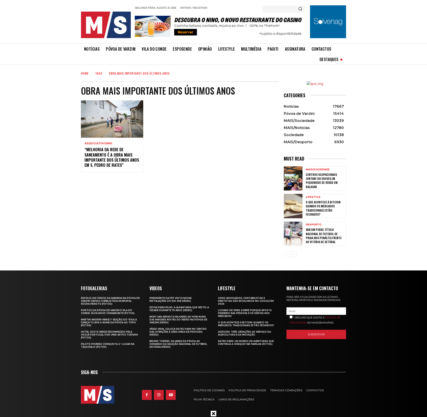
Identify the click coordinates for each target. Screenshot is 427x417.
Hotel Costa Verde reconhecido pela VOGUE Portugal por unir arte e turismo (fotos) (109, 334)
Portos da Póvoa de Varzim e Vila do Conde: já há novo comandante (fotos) (108, 312)
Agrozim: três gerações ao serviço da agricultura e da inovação (244, 333)
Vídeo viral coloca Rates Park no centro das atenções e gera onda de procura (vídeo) (178, 332)
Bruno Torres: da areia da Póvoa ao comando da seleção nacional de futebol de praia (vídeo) (178, 344)
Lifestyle (313, 197)
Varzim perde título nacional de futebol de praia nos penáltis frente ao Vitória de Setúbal (324, 235)
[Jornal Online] (105, 25)
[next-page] (293, 254)
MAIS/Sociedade (318, 169)
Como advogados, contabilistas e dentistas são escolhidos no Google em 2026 (246, 301)
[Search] (300, 9)
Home (85, 73)
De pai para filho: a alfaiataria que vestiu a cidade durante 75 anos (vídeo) (179, 309)
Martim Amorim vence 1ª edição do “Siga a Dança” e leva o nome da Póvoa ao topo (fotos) (109, 322)
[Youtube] (171, 395)
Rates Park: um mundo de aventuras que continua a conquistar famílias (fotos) (246, 343)
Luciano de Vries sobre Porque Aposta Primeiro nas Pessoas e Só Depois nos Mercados (245, 313)
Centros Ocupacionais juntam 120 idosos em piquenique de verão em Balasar (322, 180)
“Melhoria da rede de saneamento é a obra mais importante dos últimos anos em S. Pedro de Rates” (112, 157)
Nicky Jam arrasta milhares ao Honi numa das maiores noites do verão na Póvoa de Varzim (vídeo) (178, 319)
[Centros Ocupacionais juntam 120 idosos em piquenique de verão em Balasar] (293, 178)
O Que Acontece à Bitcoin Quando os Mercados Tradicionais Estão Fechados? (323, 208)
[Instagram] (159, 395)
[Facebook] (147, 395)
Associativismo (99, 143)
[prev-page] (286, 254)
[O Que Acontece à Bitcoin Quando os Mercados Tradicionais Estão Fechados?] (293, 206)
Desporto (313, 224)
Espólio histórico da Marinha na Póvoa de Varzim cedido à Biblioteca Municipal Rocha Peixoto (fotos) (110, 301)
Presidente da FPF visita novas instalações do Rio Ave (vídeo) (170, 299)
